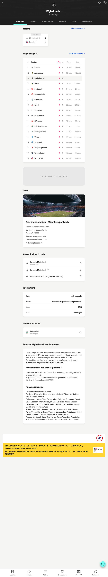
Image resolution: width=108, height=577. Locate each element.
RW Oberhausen (40, 126)
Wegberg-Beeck (40, 147)
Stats (73, 21)
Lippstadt (38, 110)
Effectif (62, 21)
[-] (103, 564)
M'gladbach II (39, 78)
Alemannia (38, 73)
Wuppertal (38, 158)
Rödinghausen (40, 131)
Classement (47, 21)
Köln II (37, 105)
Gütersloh (38, 99)
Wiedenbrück (39, 153)
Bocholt (37, 67)
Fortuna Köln (39, 94)
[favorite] (99, 3)
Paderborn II (39, 115)
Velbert (37, 137)
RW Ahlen (38, 121)
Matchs (33, 21)
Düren (36, 83)
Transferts (87, 21)
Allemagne (78, 312)
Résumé (20, 21)
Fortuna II (38, 89)
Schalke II (38, 142)
